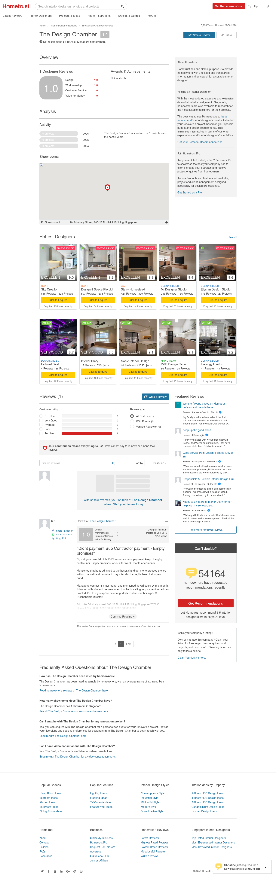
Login (267, 6)
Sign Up (253, 6)
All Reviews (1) (145, 416)
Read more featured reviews (205, 530)
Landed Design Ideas (204, 811)
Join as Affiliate (99, 860)
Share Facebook (64, 530)
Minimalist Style (150, 802)
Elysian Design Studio (216, 289)
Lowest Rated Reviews (154, 847)
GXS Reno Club (99, 856)
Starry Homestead (133, 289)
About (42, 838)
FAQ (42, 851)
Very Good (51, 420)
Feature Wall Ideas (101, 807)
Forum (152, 15)
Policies (43, 847)
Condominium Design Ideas (208, 807)
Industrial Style (149, 798)
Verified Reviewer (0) (148, 426)
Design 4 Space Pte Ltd (97, 289)
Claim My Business (101, 838)
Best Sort (159, 463)
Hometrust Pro (98, 842)
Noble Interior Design (135, 361)
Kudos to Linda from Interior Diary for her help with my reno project (207, 503)
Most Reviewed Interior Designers (212, 847)
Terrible (49, 433)
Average (50, 425)
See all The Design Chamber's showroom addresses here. (74, 711)
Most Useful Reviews (153, 851)
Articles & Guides (129, 15)
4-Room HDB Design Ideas (208, 798)
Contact (44, 842)
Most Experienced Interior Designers (213, 842)
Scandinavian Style (152, 811)
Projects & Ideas (69, 15)
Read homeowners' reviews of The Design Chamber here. (74, 690)
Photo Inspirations (99, 15)
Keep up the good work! (197, 430)
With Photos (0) (145, 421)
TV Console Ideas (100, 802)
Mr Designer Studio (174, 289)
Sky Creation (49, 289)
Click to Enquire (58, 300)
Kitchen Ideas (47, 802)
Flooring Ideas (98, 798)
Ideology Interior (211, 364)
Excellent (50, 416)
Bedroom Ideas (48, 798)
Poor (47, 429)
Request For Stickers (102, 847)
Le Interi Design (51, 364)
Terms (221, 871)
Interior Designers (40, 15)
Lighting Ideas (98, 793)
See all (232, 237)
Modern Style (149, 807)
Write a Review (201, 35)
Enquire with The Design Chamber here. (63, 736)
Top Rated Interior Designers (209, 838)
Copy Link (61, 538)
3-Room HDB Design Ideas (208, 793)
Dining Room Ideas (50, 811)
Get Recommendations (228, 6)
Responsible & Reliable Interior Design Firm (209, 479)
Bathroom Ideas (48, 807)
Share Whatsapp (64, 534)
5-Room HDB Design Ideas (208, 802)
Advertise (95, 851)
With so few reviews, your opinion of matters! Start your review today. (123, 502)
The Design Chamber (102, 521)
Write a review (149, 856)
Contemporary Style (152, 793)
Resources (45, 856)
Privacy (232, 871)
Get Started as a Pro (189, 192)
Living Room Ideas (50, 793)
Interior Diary (89, 361)
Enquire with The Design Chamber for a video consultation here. (77, 756)
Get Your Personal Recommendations (199, 142)
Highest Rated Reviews (154, 842)
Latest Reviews (12, 15)
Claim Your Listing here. (192, 657)
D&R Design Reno (173, 364)
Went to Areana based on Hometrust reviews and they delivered (204, 405)
